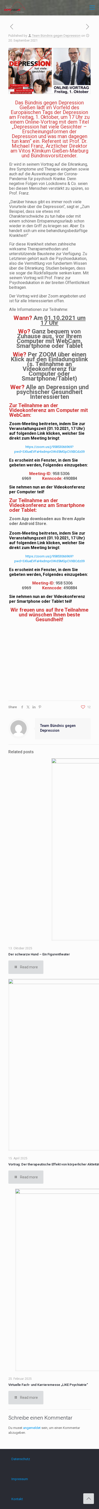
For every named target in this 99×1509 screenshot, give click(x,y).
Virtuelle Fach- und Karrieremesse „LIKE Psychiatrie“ (48, 1385)
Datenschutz (20, 1459)
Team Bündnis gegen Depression (56, 35)
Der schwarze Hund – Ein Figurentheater (39, 954)
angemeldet (32, 1428)
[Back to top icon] (88, 1498)
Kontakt (17, 1499)
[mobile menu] (92, 7)
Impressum (19, 1479)
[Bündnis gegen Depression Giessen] (14, 7)
